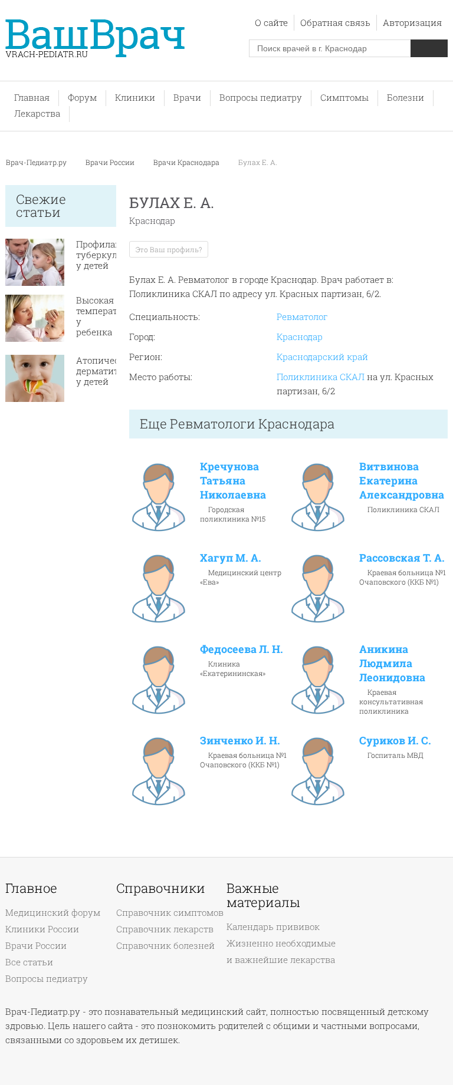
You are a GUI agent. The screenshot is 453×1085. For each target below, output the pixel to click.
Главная (32, 97)
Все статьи (29, 962)
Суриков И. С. (395, 740)
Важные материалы (263, 895)
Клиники (135, 97)
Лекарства (37, 113)
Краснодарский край (322, 356)
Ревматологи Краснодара (252, 423)
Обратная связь (335, 22)
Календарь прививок (273, 926)
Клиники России (42, 929)
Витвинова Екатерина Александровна (401, 480)
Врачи (187, 97)
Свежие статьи (41, 205)
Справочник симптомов (170, 912)
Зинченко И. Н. (240, 740)
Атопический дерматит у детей (106, 370)
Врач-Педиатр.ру (36, 162)
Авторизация (412, 22)
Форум (82, 97)
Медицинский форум (52, 912)
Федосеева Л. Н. (241, 649)
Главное (31, 888)
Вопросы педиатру (260, 97)
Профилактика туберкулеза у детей (108, 254)
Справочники (160, 888)
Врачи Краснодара (186, 162)
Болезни (405, 97)
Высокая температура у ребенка (104, 316)
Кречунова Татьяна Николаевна (233, 480)
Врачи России (110, 162)
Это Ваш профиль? (169, 249)
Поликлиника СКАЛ (321, 376)
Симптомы (344, 97)
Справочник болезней (165, 945)
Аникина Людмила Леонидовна (392, 663)
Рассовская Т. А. (402, 557)
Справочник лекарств (165, 929)
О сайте (271, 22)
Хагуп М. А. (230, 557)
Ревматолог (302, 316)
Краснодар (300, 336)
